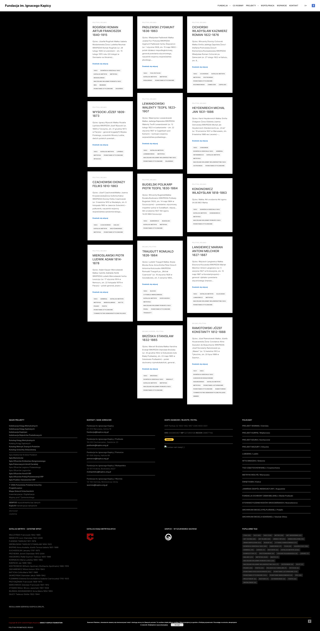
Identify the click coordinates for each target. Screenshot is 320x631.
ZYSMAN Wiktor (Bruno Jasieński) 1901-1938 (29, 588)
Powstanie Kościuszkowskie (257, 571)
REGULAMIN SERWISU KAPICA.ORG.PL (26, 607)
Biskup (268, 542)
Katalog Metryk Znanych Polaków (24, 446)
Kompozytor (250, 553)
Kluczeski (220, 294)
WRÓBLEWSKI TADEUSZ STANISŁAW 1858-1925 (30, 544)
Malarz (248, 557)
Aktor (279, 535)
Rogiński (119, 88)
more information (162, 625)
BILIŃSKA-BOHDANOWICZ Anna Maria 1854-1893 (31, 591)
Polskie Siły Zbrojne (276, 568)
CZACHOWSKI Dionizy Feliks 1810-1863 (108, 184)
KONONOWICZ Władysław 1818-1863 (209, 191)
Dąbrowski (275, 546)
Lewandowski (149, 154)
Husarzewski (198, 381)
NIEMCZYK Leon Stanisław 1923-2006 (26, 538)
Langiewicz (198, 297)
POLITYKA (96, 22)
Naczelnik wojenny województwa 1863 (160, 157)
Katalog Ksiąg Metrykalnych (22, 440)
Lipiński (120, 151)
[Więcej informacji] (305, 5)
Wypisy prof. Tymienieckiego (21, 497)
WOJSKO (103, 22)
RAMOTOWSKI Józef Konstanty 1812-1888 (209, 330)
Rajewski (169, 161)
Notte (120, 302)
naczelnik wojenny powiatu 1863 (107, 81)
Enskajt (169, 379)
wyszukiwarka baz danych (24, 502)
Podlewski (148, 80)
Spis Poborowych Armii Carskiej (23, 464)
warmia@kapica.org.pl (97, 485)
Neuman (103, 85)
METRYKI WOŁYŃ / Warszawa (256, 475)
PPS (298, 575)
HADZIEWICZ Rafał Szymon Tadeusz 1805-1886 (30, 557)
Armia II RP (279, 539)
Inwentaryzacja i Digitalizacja (21, 494)
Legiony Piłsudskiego (287, 553)
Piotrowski (208, 77)
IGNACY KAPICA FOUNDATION (51, 623)
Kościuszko (165, 298)
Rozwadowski (199, 84)
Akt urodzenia (294, 535)
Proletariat (250, 579)
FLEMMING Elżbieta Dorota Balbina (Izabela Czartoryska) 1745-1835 (39, 578)
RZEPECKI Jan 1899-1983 (20, 563)
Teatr (292, 579)
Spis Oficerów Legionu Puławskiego (25, 467)
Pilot (299, 564)
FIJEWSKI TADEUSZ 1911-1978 (22, 541)
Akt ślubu (264, 539)
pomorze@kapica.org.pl (98, 458)
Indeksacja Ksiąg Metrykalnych (23, 426)
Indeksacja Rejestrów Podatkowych (25, 435)
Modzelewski (99, 77)
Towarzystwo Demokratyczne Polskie (110, 313)
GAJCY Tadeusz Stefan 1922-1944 (24, 594)
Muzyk (274, 557)
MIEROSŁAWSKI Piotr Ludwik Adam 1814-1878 (108, 259)
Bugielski (166, 221)
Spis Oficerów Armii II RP (20, 473)
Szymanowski (278, 579)
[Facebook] (313, 5)
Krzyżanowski (116, 228)
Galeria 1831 (301, 546)
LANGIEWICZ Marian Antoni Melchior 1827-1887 (207, 251)
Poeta (104, 306)
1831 (195, 371)
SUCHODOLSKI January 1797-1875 (24, 550)
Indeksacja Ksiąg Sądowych (22, 429)
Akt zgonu (250, 539)
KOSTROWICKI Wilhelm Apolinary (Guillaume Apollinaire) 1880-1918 (39, 566)
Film (287, 546)
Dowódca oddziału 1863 (110, 70)
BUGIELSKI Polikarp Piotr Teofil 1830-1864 (160, 186)
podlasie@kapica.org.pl (97, 445)
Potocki (294, 568)
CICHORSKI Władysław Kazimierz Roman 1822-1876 (209, 31)
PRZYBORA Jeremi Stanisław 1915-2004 (26, 553)
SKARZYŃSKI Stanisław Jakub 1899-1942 (27, 575)
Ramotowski (220, 389)
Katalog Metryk (100, 74)
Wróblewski (250, 582)
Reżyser (263, 579)
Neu (95, 85)
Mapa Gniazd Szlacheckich (21, 491)
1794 (247, 535)
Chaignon (204, 147)
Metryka (113, 74)
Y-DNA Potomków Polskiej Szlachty (25, 485)
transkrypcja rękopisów (23, 505)
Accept (177, 625)
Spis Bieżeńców (16, 458)
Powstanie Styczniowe (103, 88)
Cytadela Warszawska (153, 294)
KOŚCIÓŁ (152, 331)
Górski (261, 550)
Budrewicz (154, 221)
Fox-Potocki (155, 73)
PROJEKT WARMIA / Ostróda (255, 426)
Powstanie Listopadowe (213, 385)
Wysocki (97, 159)
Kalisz (116, 225)
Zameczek (212, 84)
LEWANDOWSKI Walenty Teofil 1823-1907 (159, 107)
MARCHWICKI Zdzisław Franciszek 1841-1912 (29, 585)
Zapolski (222, 84)
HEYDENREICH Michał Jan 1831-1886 (208, 110)
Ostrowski (197, 165)
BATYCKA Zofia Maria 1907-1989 (23, 572)
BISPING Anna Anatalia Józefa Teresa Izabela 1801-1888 (33, 547)
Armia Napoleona (252, 542)
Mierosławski (109, 302)
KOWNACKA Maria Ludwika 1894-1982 (26, 560)
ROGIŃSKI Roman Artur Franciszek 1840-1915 (106, 31)
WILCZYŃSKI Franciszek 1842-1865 (24, 535)
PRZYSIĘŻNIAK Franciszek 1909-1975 (25, 582)
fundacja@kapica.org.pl (98, 432)
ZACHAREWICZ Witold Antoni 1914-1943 (27, 569)
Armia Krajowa (296, 539)
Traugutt (148, 312)
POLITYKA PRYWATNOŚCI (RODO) (21, 627)
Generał (219, 151)
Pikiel (146, 309)
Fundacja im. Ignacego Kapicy (17, 5)
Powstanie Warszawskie (281, 575)
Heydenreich (198, 155)
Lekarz (304, 553)
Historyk (273, 550)
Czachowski (105, 225)
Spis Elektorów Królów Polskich (23, 455)
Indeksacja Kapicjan (18, 432)
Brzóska (153, 375)
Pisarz (96, 306)
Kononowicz (215, 213)
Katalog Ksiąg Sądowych (20, 443)
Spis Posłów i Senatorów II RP (22, 480)
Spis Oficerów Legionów (19, 470)
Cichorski (204, 73)
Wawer (196, 396)
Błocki (153, 291)
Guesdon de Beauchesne (203, 378)
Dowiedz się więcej (100, 64)
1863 (96, 70)
